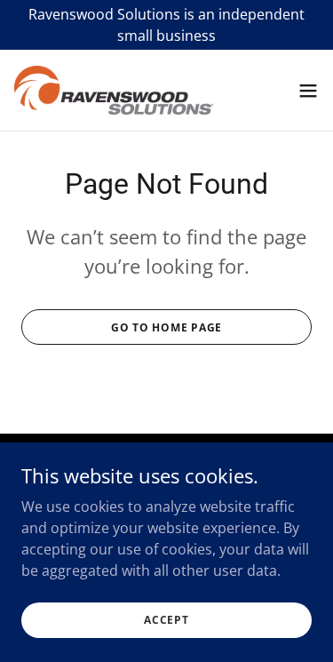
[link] (113, 90)
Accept (166, 619)
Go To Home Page (166, 327)
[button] (308, 90)
